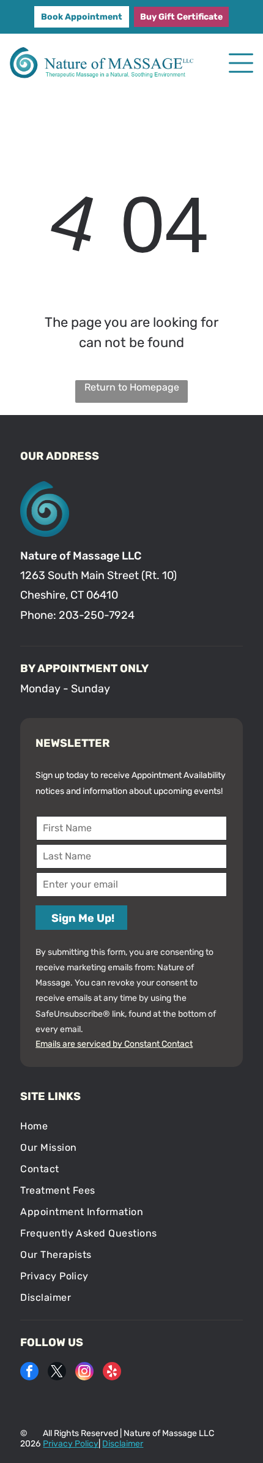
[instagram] (84, 1372)
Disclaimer (122, 1444)
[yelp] (112, 1372)
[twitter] (57, 1372)
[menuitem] (131, 1126)
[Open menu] (241, 63)
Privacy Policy (70, 1444)
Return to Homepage (131, 387)
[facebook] (29, 1372)
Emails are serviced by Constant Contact (114, 1044)
